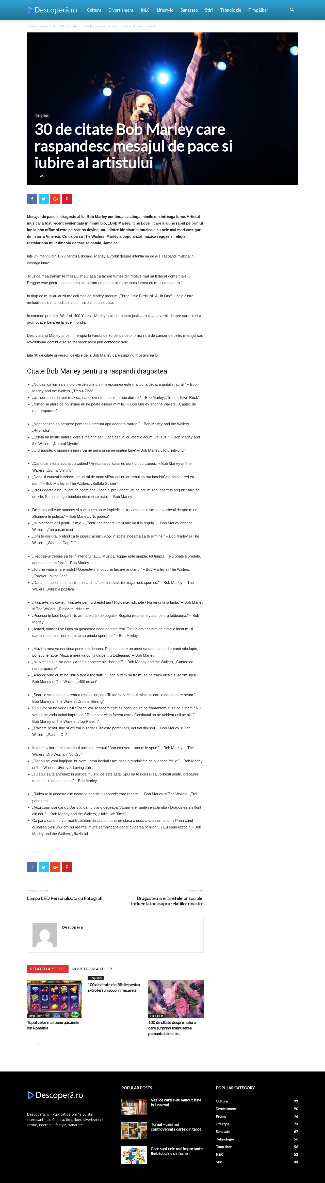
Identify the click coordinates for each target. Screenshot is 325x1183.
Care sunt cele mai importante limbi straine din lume (177, 1151)
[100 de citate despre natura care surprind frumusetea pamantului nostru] (176, 999)
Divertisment (121, 10)
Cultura (94, 10)
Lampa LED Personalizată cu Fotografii (65, 898)
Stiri (209, 10)
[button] (292, 10)
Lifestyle (165, 10)
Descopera (72, 927)
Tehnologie (230, 10)
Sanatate (189, 10)
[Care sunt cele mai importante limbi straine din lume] (134, 1155)
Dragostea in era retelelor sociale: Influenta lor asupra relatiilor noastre (167, 901)
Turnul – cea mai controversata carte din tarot (176, 1126)
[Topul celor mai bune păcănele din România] (54, 999)
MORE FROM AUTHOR (92, 969)
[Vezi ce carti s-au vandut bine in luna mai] (134, 1106)
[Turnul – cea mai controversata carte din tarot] (134, 1130)
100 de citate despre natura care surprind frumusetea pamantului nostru (172, 1028)
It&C (145, 10)
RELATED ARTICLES (48, 969)
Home (31, 26)
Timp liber (258, 10)
